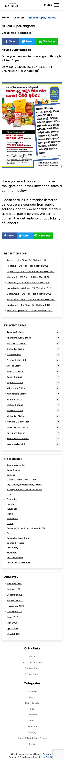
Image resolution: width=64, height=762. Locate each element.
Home (5, 17)
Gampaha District (16, 360)
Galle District (14, 354)
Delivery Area (32, 668)
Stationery (12, 547)
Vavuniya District (16, 444)
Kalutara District (15, 371)
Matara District (15, 410)
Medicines (12, 518)
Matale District (15, 405)
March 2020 (13, 634)
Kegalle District (15, 382)
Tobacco (12, 552)
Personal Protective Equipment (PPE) (26, 528)
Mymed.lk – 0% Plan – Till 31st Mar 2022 (28, 277)
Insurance (12, 508)
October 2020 (14, 611)
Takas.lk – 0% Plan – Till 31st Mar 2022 (27, 260)
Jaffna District (14, 365)
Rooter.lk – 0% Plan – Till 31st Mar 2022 (27, 265)
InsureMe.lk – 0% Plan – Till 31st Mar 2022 (29, 288)
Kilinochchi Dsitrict (16, 388)
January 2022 (14, 589)
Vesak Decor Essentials (19, 562)
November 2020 (15, 606)
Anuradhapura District (19, 337)
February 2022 (14, 583)
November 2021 (15, 600)
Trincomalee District (18, 438)
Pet (8, 533)
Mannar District (15, 399)
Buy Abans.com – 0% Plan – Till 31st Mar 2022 (31, 299)
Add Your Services (32, 662)
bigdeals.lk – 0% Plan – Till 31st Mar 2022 (29, 305)
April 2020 (12, 628)
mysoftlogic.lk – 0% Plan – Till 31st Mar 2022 (30, 271)
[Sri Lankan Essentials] (12, 5)
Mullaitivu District (16, 416)
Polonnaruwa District (18, 427)
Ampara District (15, 332)
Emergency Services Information (24, 489)
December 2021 (15, 594)
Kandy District (14, 377)
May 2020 (12, 622)
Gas (9, 494)
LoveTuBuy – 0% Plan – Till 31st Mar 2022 (28, 282)
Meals (10, 513)
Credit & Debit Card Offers (21, 479)
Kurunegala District (17, 393)
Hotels (10, 504)
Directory (18, 17)
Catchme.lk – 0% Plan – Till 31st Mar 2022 (29, 293)
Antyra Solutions (47, 757)
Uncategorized (15, 557)
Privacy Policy (32, 674)
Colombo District (16, 349)
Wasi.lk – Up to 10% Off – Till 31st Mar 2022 (30, 310)
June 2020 (12, 617)
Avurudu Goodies (16, 465)
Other (10, 523)
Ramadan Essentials (18, 538)
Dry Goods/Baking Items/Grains (24, 484)
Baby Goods (13, 470)
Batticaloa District (17, 343)
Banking (11, 474)
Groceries (25, 33)
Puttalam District (16, 433)
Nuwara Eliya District (18, 421)
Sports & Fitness (15, 542)
